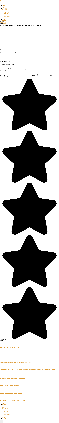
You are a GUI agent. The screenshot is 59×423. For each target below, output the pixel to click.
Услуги (5, 415)
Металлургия (6, 13)
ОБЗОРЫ (3, 7)
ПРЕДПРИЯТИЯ (4, 6)
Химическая (5, 15)
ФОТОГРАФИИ (4, 8)
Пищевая (5, 412)
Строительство (6, 14)
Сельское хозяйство (7, 16)
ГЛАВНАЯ (3, 5)
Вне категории (6, 18)
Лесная (5, 11)
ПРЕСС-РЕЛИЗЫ (4, 9)
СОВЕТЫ (3, 19)
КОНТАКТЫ (4, 20)
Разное (5, 17)
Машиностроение (6, 12)
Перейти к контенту (3, 0)
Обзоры (4, 23)
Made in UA (5, 405)
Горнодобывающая (6, 10)
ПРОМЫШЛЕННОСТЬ (5, 408)
